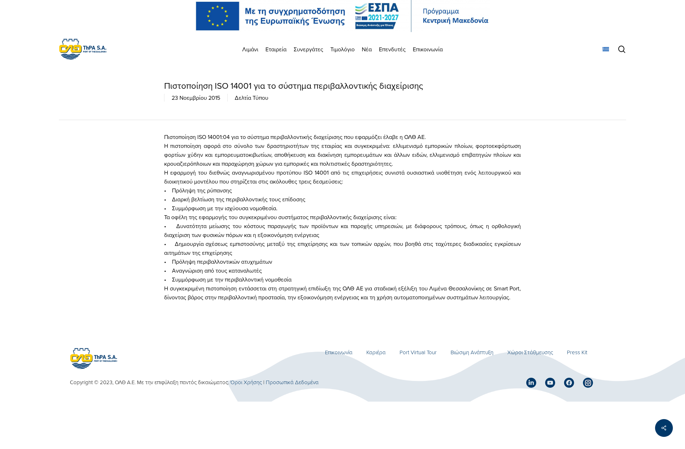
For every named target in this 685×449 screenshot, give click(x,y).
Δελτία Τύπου (251, 98)
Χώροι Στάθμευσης (530, 352)
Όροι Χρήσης (246, 382)
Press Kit (577, 352)
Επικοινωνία (338, 352)
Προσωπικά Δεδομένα (292, 382)
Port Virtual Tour (418, 352)
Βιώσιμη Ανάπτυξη (472, 352)
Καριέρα (376, 352)
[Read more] (83, 49)
